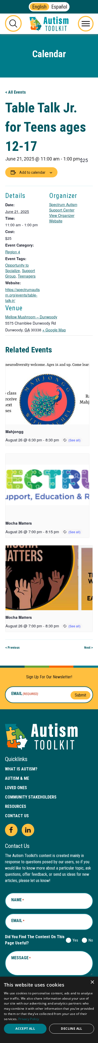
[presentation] (47, 393)
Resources (15, 806)
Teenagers (27, 276)
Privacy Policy (28, 1019)
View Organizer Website (61, 218)
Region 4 (12, 251)
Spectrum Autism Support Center (63, 207)
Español (59, 7)
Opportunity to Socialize (17, 267)
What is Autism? (21, 769)
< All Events (15, 92)
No (90, 940)
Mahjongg (14, 431)
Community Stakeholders (30, 797)
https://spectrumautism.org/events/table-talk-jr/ (22, 295)
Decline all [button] (71, 1028)
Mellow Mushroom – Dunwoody (31, 316)
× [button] (92, 982)
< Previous (12, 647)
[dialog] (49, 1010)
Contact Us (17, 815)
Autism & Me (17, 778)
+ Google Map (54, 329)
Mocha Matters (18, 523)
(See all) (74, 440)
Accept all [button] (25, 1028)
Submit (80, 695)
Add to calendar (32, 172)
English (39, 7)
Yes (74, 940)
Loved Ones (16, 787)
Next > (88, 647)
